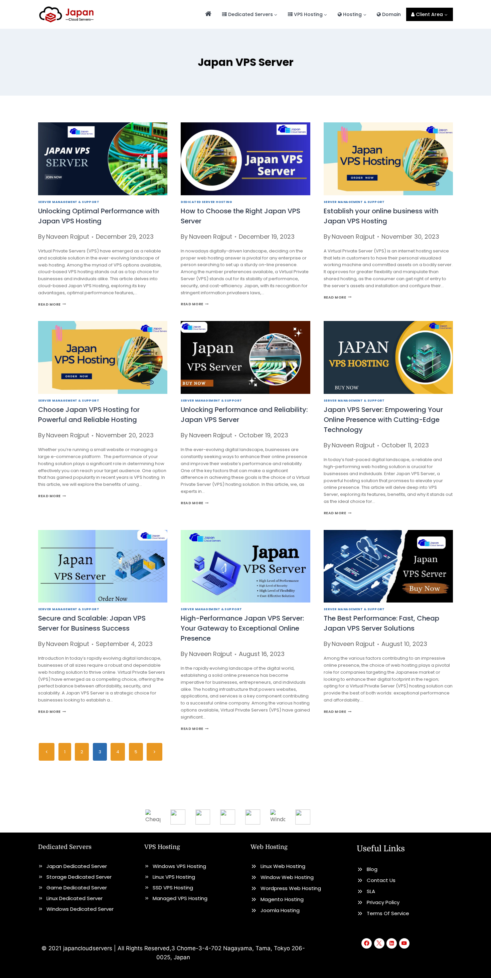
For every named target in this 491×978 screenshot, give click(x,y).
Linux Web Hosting (283, 866)
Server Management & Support (68, 202)
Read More (52, 304)
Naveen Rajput (67, 236)
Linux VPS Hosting (174, 876)
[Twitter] (379, 943)
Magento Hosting (282, 899)
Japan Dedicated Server (76, 866)
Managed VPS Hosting (180, 898)
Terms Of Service (388, 913)
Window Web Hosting (287, 877)
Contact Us (381, 880)
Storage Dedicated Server (79, 876)
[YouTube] (404, 943)
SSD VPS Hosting (173, 887)
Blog (372, 869)
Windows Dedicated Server (80, 908)
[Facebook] (366, 943)
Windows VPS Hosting (179, 866)
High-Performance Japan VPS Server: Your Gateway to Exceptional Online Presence (242, 628)
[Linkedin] (391, 943)
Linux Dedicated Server (74, 898)
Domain (391, 14)
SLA (371, 891)
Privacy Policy (383, 902)
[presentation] (102, 158)
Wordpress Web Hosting (291, 888)
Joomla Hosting (280, 910)
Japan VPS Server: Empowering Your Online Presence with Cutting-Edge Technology (383, 419)
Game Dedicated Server (76, 887)
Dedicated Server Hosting (206, 202)
